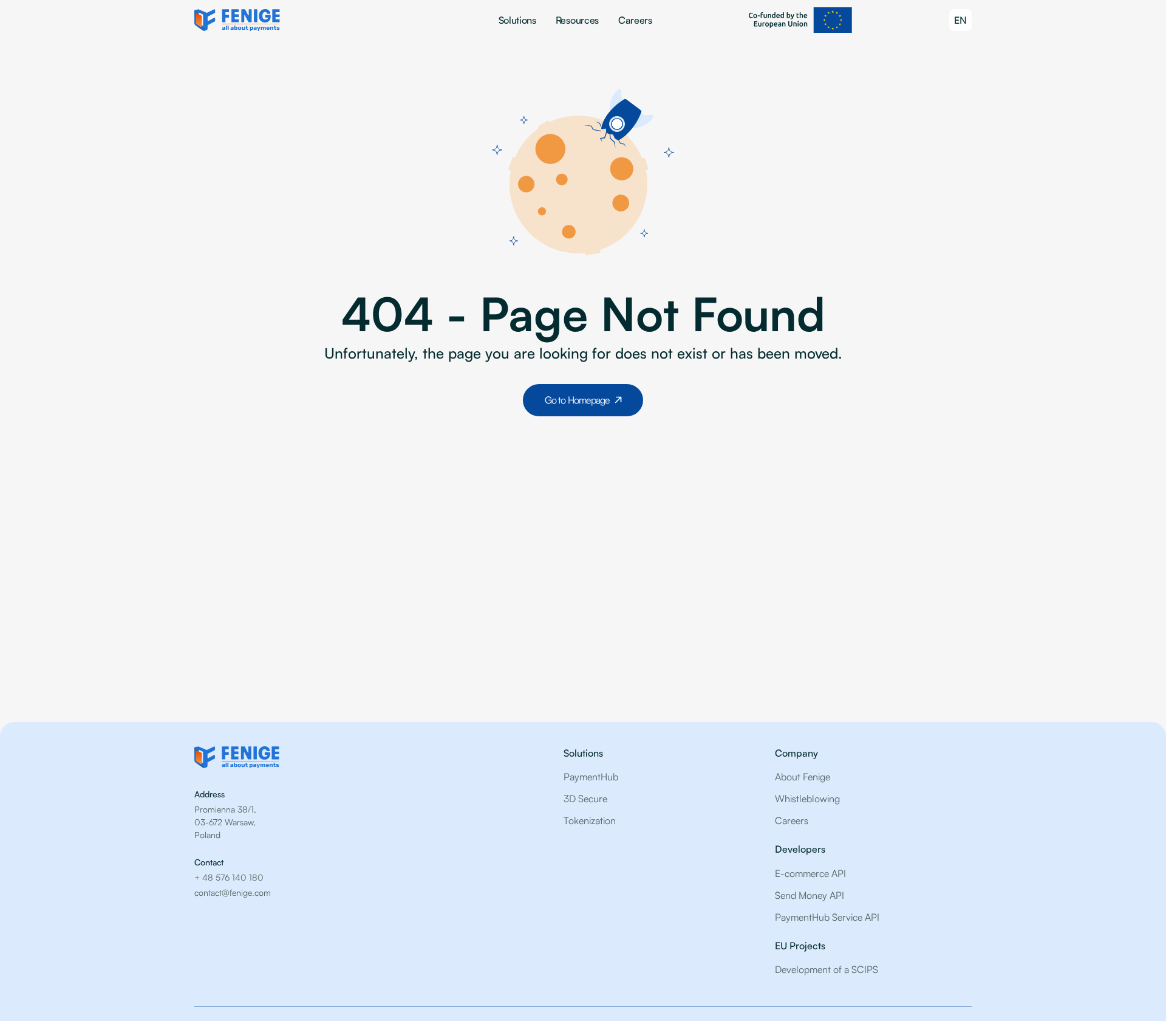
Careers (635, 20)
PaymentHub (591, 777)
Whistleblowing (807, 798)
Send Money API (809, 895)
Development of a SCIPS (826, 969)
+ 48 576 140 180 (229, 877)
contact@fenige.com (232, 892)
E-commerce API (810, 873)
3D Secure (585, 798)
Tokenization (590, 820)
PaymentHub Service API (827, 917)
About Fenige (802, 777)
